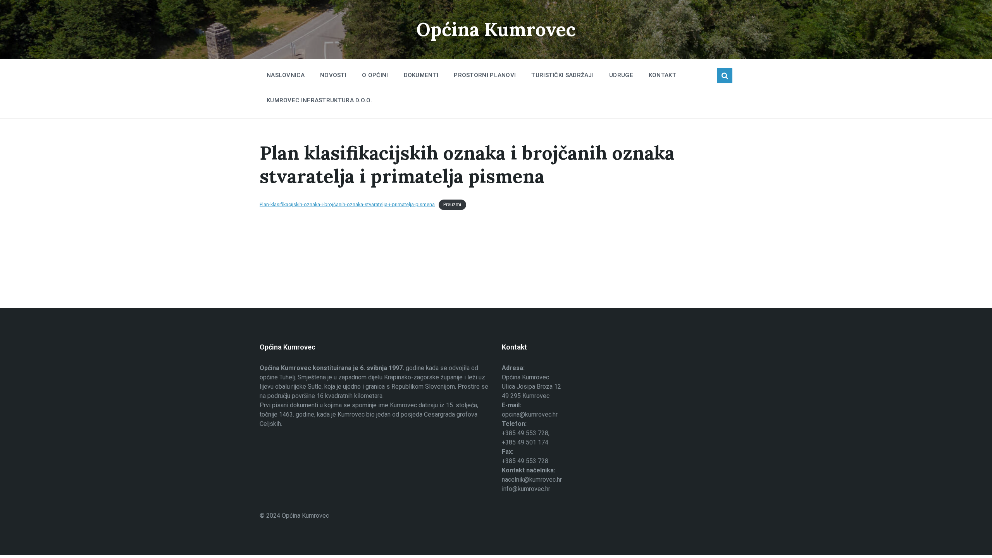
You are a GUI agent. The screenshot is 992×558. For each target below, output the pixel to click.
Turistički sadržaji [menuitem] (562, 75)
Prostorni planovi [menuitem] (485, 75)
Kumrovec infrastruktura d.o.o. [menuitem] (319, 100)
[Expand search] (724, 75)
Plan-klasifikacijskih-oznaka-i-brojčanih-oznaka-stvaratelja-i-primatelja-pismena (347, 204)
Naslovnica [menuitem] (286, 75)
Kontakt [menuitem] (662, 75)
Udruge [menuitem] (621, 75)
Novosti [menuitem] (333, 75)
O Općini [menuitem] (375, 75)
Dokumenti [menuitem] (421, 75)
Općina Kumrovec (496, 29)
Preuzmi (452, 204)
